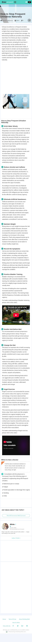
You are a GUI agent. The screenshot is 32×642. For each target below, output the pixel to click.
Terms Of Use (12, 619)
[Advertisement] (16, 78)
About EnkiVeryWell (24, 619)
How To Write (16, 622)
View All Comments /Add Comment (16, 515)
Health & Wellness (7, 20)
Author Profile (15, 538)
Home (4, 619)
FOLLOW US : (7, 626)
